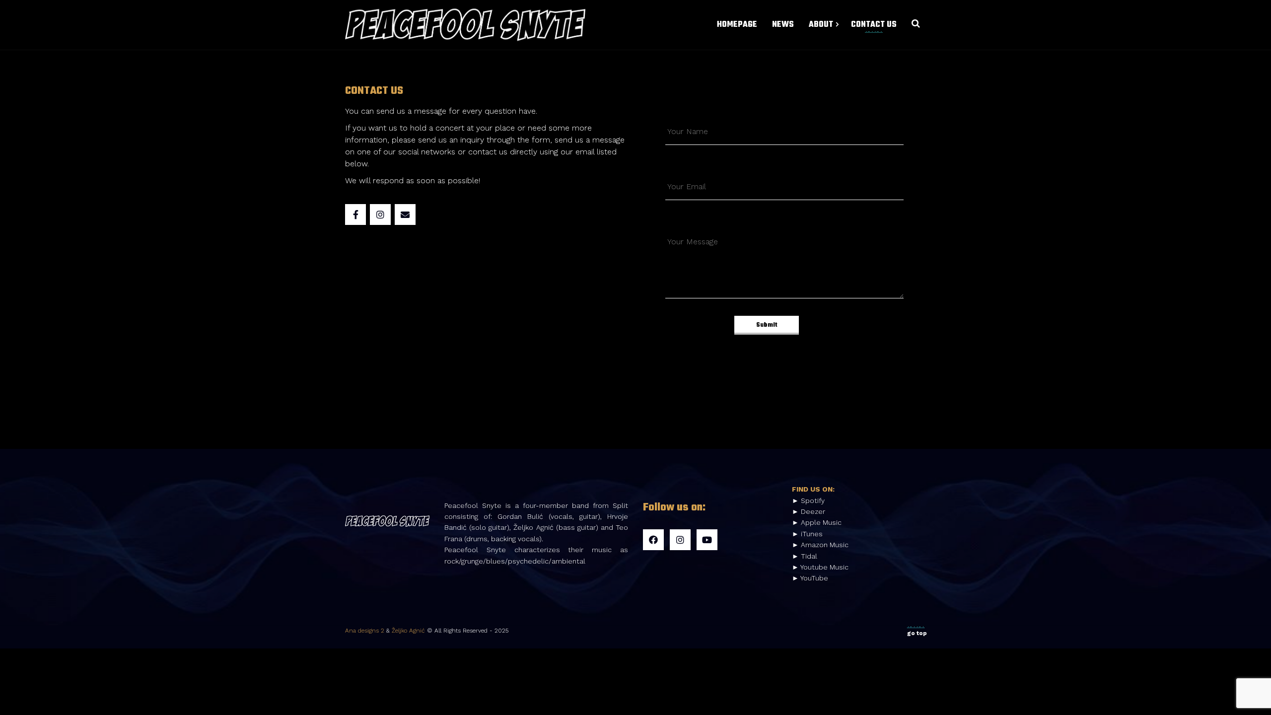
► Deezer (808, 511)
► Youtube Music (820, 567)
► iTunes (807, 534)
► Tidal (804, 556)
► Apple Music (817, 522)
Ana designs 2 (364, 630)
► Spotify (808, 500)
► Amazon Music (820, 545)
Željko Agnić (408, 630)
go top (917, 633)
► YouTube (810, 578)
